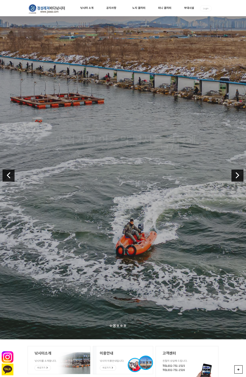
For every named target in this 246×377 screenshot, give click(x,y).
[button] (9, 176)
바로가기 (41, 368)
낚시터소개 (165, 155)
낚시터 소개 (87, 8)
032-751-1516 (173, 370)
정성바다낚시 (48, 8)
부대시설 (189, 8)
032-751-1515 (173, 365)
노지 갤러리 (138, 8)
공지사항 (111, 8)
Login (206, 8)
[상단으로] (238, 369)
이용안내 (187, 155)
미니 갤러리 (164, 8)
